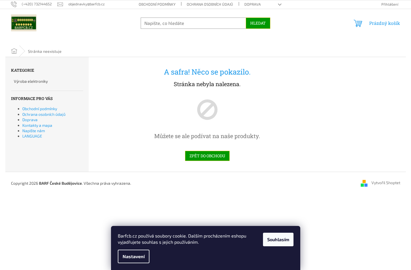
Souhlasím (278, 239)
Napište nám (33, 130)
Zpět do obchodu (207, 155)
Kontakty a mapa (37, 125)
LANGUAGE (32, 136)
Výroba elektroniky (31, 81)
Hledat (258, 23)
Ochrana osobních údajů (210, 4)
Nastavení (134, 256)
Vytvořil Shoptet (385, 182)
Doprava (252, 4)
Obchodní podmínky (157, 4)
